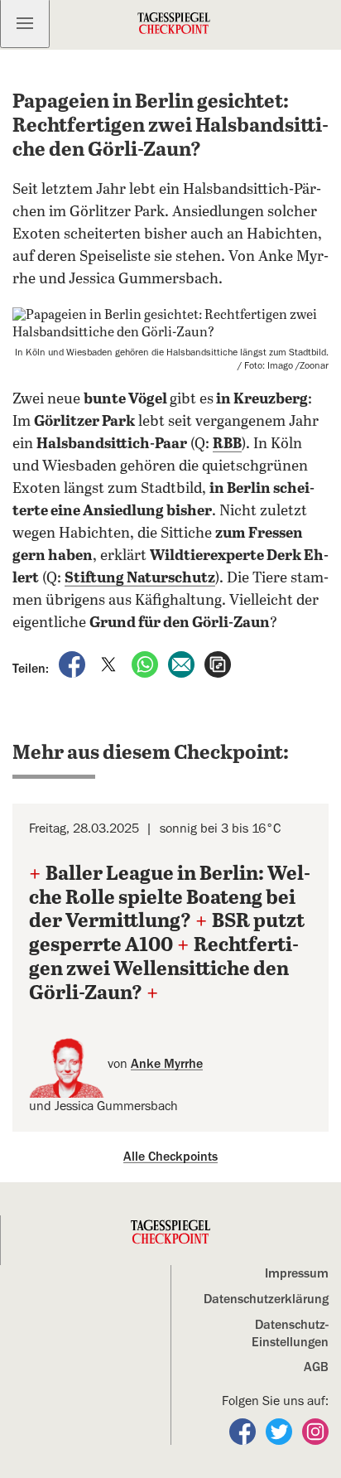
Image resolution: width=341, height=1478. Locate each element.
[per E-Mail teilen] (183, 663)
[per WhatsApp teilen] (146, 663)
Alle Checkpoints (170, 1156)
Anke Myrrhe (167, 1063)
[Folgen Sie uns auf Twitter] (280, 1430)
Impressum (297, 1273)
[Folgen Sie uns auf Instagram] (315, 1430)
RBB (227, 444)
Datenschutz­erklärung (266, 1299)
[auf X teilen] (110, 663)
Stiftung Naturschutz (140, 578)
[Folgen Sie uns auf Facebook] (244, 1430)
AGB (316, 1367)
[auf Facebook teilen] (74, 663)
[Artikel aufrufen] (217, 663)
